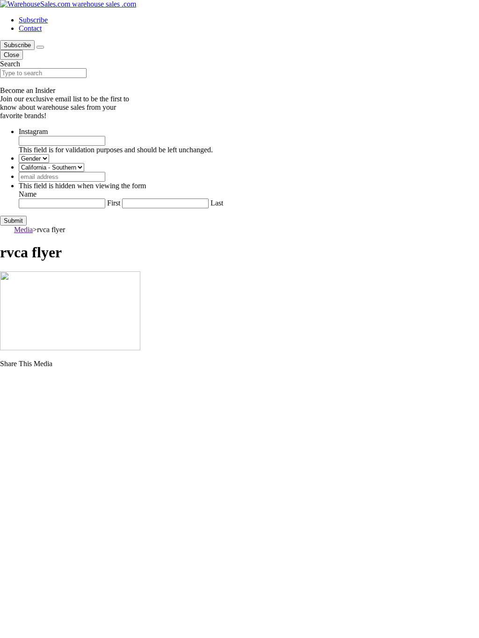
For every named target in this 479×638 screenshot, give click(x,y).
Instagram (33, 131)
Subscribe (33, 20)
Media (23, 230)
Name (27, 194)
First (113, 203)
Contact (30, 28)
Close (11, 54)
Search (10, 64)
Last (216, 203)
